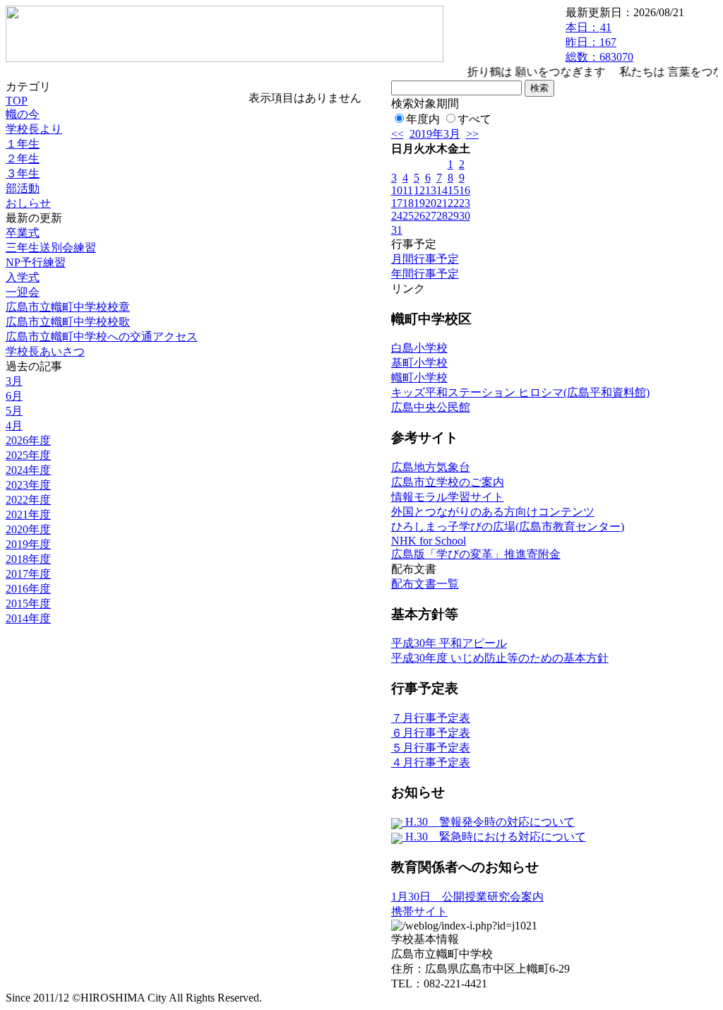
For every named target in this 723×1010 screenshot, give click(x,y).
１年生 (23, 144)
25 (408, 216)
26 (419, 216)
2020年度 (28, 529)
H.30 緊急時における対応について (494, 837)
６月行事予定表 (430, 733)
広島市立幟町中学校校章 (68, 307)
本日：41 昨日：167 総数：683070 (599, 42)
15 (453, 190)
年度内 (423, 119)
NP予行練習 (36, 262)
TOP (17, 101)
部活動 (23, 188)
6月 (14, 396)
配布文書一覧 (425, 584)
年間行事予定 (425, 274)
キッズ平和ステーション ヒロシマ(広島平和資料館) (520, 392)
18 (408, 203)
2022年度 (28, 500)
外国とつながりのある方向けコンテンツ (492, 512)
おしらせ (28, 203)
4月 (14, 426)
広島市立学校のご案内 (447, 482)
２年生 (23, 159)
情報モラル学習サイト (447, 497)
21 (442, 203)
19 (419, 203)
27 (430, 216)
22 (453, 203)
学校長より (34, 129)
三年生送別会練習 (51, 248)
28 (442, 216)
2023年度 (28, 485)
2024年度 (28, 470)
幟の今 (23, 114)
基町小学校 (419, 363)
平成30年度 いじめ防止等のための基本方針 (500, 658)
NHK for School (428, 541)
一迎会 (23, 292)
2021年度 (28, 515)
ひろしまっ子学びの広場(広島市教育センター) (507, 527)
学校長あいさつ (45, 351)
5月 (14, 411)
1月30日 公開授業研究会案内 (467, 897)
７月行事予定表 (430, 718)
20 (430, 203)
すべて (474, 119)
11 (407, 190)
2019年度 (28, 544)
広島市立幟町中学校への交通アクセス (102, 337)
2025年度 (28, 455)
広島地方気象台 (430, 467)
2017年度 (28, 574)
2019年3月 (435, 134)
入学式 (23, 277)
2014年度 (28, 618)
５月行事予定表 (430, 748)
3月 (14, 381)
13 (430, 190)
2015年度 (28, 604)
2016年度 (28, 589)
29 (453, 216)
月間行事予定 (425, 259)
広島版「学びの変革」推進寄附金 (476, 554)
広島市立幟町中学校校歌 (68, 322)
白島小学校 (419, 348)
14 (442, 190)
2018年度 (28, 559)
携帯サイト (419, 911)
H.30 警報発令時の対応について (488, 822)
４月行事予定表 (430, 762)
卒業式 (23, 233)
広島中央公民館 (430, 407)
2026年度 (28, 440)
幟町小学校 (419, 378)
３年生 (23, 173)
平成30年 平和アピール (449, 643)
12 (419, 190)
